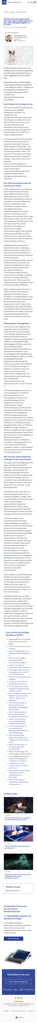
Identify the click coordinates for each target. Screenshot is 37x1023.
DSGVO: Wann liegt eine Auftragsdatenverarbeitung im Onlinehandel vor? (19, 782)
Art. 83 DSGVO (23, 393)
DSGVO (12, 122)
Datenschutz (21, 197)
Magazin (12, 12)
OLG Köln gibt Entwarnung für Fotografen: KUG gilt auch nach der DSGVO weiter (19, 689)
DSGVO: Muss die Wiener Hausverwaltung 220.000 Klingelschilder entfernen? (17, 721)
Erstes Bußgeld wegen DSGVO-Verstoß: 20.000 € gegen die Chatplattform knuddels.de (19, 758)
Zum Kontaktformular (18, 982)
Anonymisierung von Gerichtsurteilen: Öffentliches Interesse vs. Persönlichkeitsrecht (18, 876)
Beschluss (7, 553)
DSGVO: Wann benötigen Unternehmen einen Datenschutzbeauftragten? (17, 660)
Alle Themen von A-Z (13, 890)
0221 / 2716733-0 (26, 990)
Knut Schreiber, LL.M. (20, 36)
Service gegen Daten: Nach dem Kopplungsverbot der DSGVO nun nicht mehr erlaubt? (19, 672)
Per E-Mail (7, 990)
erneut (14, 463)
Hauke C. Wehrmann (21, 27)
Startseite (6, 12)
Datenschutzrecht (21, 12)
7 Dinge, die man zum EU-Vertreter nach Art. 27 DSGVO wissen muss (19, 765)
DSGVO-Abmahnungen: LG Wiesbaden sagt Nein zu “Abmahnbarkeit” (18, 747)
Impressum (31, 1010)
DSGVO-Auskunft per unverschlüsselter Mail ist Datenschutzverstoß (18, 818)
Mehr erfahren (13, 938)
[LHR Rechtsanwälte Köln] (4, 2)
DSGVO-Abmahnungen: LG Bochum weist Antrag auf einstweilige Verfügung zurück (18, 714)
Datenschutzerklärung (18, 1010)
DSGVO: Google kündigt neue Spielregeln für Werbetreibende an (19, 653)
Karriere (6, 1010)
